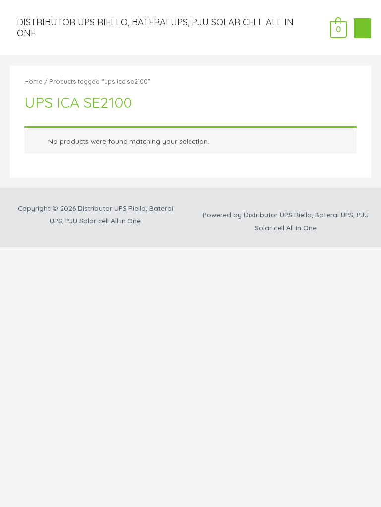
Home (33, 81)
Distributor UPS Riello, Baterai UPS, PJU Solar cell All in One (155, 27)
